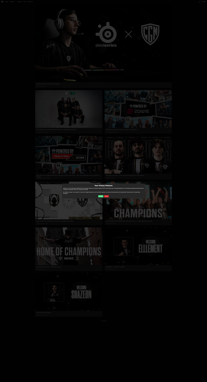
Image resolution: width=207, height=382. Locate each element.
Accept (101, 196)
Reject (106, 196)
